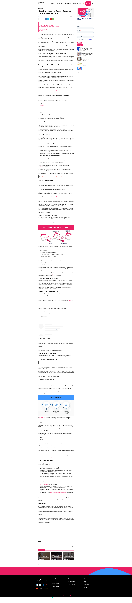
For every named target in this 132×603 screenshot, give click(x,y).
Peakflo (61, 462)
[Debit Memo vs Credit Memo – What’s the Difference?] (79, 59)
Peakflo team (43, 16)
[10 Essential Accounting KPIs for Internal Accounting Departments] (79, 54)
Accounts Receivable (55, 583)
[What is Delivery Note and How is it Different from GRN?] (79, 63)
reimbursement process (65, 293)
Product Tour (86, 584)
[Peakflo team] (39, 16)
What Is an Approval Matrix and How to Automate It (87, 68)
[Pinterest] (51, 19)
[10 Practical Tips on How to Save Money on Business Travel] (44, 556)
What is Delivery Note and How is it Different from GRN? (87, 64)
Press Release (74, 3)
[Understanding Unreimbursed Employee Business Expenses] (56, 556)
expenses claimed (58, 196)
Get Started (88, 3)
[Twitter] (48, 19)
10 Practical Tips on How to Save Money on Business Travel (43, 561)
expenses (58, 88)
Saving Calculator (87, 585)
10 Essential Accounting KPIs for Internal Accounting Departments (87, 54)
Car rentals (42, 105)
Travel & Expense (43, 7)
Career (85, 587)
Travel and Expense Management (57, 585)
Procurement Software (72, 585)
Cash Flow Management (56, 588)
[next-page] (40, 564)
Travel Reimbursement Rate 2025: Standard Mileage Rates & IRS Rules (68, 561)
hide (44, 23)
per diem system (42, 417)
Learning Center (60, 3)
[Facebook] (46, 19)
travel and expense (44, 541)
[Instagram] (64, 595)
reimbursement (41, 166)
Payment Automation (55, 586)
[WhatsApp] (53, 19)
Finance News (67, 3)
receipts (70, 300)
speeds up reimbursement (59, 344)
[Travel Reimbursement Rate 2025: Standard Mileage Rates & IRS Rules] (68, 556)
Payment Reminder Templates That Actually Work (87, 49)
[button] (92, 3)
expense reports (68, 483)
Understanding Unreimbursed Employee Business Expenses (55, 561)
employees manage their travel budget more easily (58, 457)
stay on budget (54, 90)
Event (80, 3)
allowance (55, 445)
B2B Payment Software (72, 581)
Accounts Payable (55, 581)
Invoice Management (71, 584)
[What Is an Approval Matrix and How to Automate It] (79, 68)
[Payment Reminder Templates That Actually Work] (79, 49)
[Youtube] (70, 595)
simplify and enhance (68, 462)
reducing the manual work (44, 484)
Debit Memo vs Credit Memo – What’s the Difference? (87, 59)
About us (85, 581)
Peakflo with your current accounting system (58, 492)
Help (85, 582)
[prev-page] (39, 564)
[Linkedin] (66, 595)
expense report (51, 274)
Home (39, 7)
